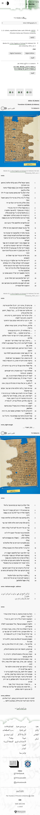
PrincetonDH (21, 778)
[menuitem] (37, 730)
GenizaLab (20, 773)
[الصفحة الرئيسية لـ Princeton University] (20, 812)
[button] (32, 5)
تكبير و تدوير (11, 108)
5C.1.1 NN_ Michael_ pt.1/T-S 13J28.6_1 (25, 67)
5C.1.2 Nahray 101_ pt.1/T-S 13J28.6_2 (25, 69)
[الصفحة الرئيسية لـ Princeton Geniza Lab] (26, 764)
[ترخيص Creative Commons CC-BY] (20, 800)
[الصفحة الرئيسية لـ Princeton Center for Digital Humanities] (14, 764)
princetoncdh (21, 782)
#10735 (33, 30)
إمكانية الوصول (20, 791)
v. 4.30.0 (20, 807)
